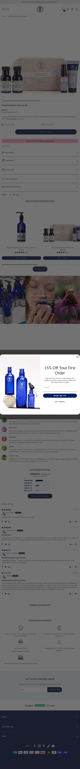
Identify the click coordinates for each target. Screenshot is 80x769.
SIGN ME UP (60, 395)
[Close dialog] (78, 356)
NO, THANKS (60, 402)
